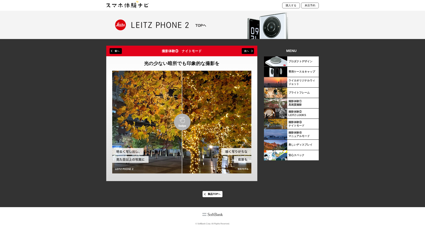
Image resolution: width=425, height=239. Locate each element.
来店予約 (310, 5)
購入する (291, 5)
